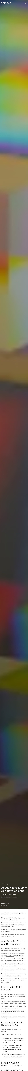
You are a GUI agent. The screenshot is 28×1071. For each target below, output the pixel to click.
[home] (6, 3)
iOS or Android (10, 955)
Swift (15, 964)
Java (11, 966)
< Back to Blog (4, 884)
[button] (25, 3)
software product (19, 994)
